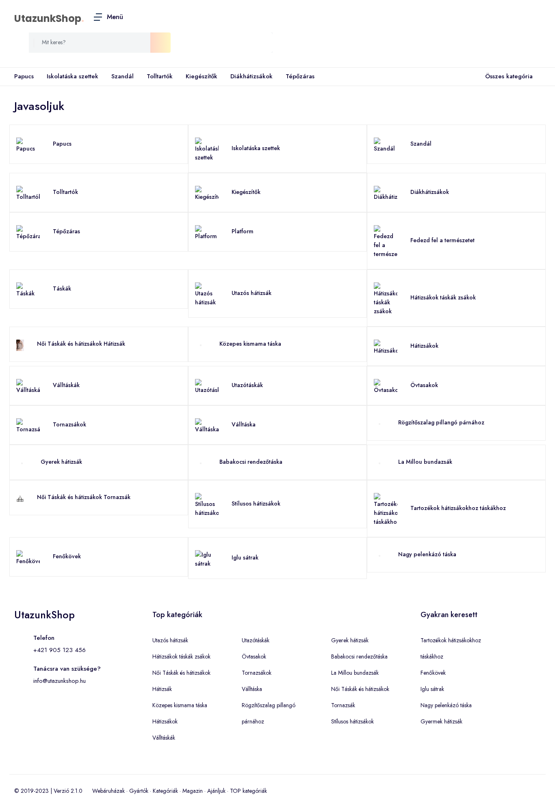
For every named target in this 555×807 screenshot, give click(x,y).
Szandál (122, 76)
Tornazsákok (69, 424)
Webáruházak (108, 791)
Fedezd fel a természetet (442, 240)
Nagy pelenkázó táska (427, 554)
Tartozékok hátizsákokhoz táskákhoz (458, 508)
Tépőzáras (300, 76)
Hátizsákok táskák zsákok (443, 297)
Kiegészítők (201, 76)
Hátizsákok (424, 346)
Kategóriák (165, 791)
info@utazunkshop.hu (59, 680)
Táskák (62, 288)
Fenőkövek (67, 556)
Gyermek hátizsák (441, 721)
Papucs (24, 76)
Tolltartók (160, 76)
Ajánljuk (216, 791)
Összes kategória (509, 76)
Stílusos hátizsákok (256, 503)
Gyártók (138, 791)
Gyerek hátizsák (61, 462)
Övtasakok (424, 385)
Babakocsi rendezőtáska (250, 462)
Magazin (192, 791)
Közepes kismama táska (250, 344)
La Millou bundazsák (425, 462)
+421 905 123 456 (59, 650)
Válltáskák (66, 385)
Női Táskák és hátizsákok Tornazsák (83, 497)
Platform (243, 231)
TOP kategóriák (248, 791)
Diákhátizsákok (251, 76)
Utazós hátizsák (251, 293)
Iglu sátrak (245, 557)
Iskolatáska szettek (72, 76)
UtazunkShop (47, 18)
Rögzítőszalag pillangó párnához (441, 422)
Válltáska (244, 424)
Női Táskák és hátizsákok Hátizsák (81, 344)
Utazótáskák (247, 385)
